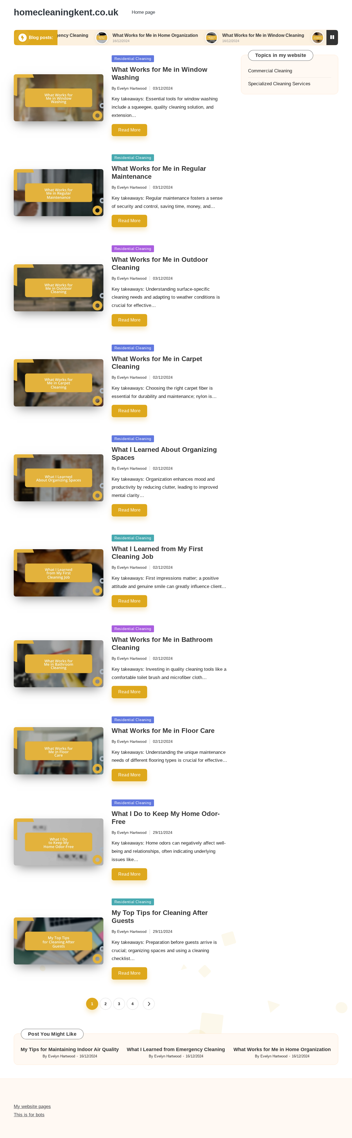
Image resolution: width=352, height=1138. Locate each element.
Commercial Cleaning (270, 70)
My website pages (32, 1106)
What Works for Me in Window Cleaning (229, 35)
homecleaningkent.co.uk (66, 12)
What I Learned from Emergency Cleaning (176, 1049)
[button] (149, 1004)
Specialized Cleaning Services (279, 83)
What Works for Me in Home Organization (121, 35)
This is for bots (29, 1114)
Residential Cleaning (132, 59)
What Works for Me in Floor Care (163, 730)
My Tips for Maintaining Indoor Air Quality (70, 1049)
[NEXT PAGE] (149, 1004)
